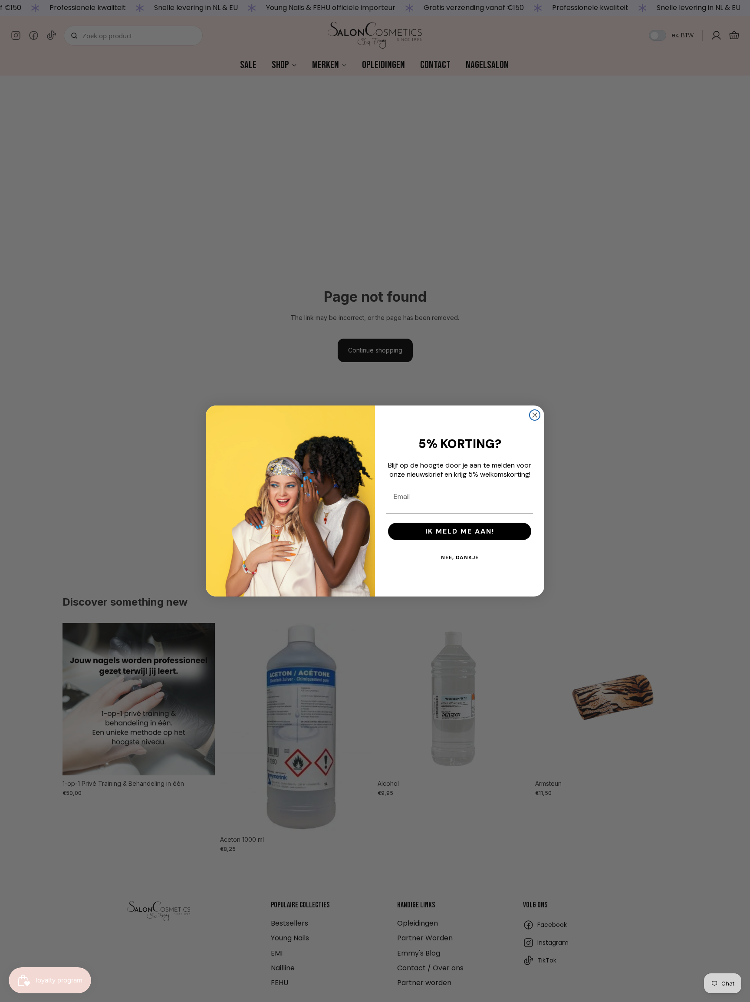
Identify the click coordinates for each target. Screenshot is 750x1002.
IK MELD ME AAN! (459, 531)
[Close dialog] (535, 415)
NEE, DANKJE (460, 557)
